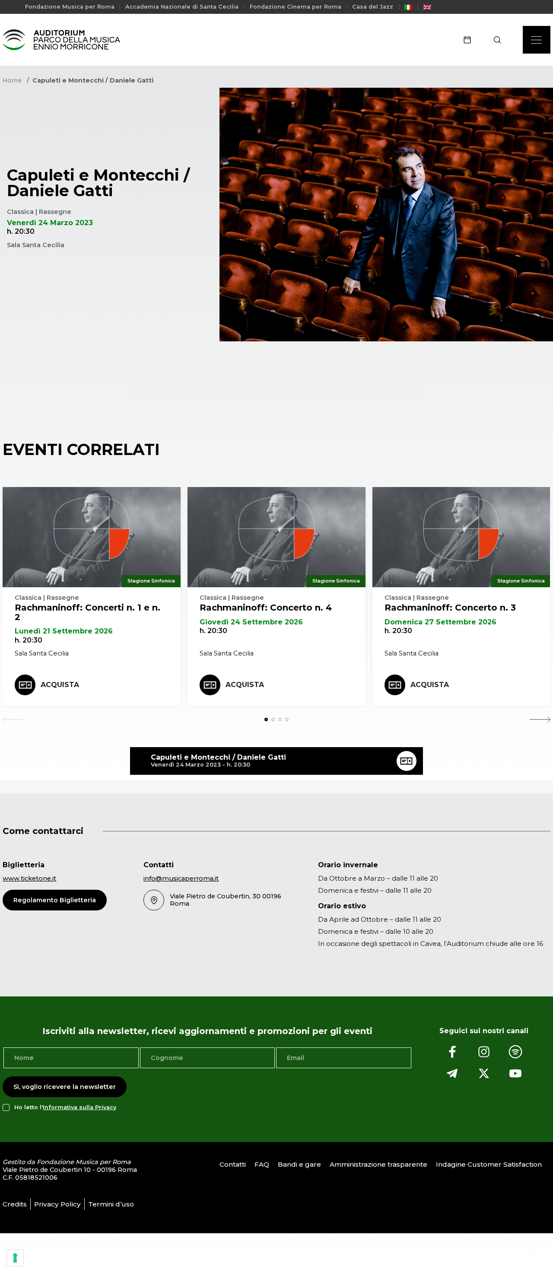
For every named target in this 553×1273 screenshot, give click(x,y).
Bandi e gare (299, 1164)
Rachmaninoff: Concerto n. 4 (266, 607)
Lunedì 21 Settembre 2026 (64, 631)
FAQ (261, 1164)
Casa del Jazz (372, 6)
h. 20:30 (28, 640)
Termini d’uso (111, 1204)
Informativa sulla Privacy (79, 1107)
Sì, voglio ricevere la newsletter (64, 1087)
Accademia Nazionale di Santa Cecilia (181, 6)
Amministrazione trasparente (378, 1164)
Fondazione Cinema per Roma (295, 6)
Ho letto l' (65, 1107)
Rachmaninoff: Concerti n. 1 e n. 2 (87, 612)
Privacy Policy (57, 1204)
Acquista (60, 685)
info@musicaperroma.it (181, 878)
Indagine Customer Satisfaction (489, 1164)
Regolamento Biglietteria (54, 900)
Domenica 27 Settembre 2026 (440, 622)
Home (12, 80)
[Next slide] (540, 719)
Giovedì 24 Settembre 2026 (251, 622)
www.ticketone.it (29, 878)
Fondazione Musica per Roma (69, 6)
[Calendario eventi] (470, 40)
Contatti (232, 1164)
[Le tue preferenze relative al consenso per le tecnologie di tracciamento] (15, 1258)
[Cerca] (500, 40)
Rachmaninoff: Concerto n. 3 (450, 607)
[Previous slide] (13, 719)
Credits (15, 1204)
